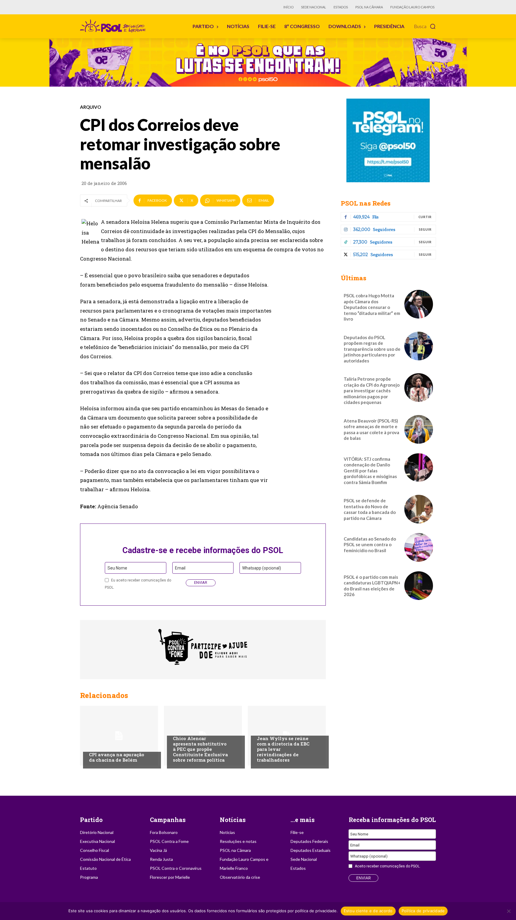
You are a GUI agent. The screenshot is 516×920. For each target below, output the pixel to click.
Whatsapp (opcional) (261, 568)
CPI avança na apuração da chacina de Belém (116, 757)
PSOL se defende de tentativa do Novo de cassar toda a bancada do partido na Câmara (370, 509)
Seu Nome (117, 568)
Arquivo (90, 107)
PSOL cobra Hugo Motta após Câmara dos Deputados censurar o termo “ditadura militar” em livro (372, 307)
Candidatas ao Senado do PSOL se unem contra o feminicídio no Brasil (370, 544)
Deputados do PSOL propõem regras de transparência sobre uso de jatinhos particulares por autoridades (372, 349)
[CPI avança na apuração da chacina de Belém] (119, 736)
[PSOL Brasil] (114, 26)
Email (180, 568)
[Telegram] (388, 140)
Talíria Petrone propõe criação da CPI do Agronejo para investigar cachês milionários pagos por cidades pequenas (372, 390)
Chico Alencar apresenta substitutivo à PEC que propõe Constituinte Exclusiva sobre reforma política (200, 749)
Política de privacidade (423, 910)
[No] (509, 911)
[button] (425, 26)
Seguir (425, 229)
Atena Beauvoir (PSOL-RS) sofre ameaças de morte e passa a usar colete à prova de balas (371, 429)
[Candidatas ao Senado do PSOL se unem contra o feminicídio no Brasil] (418, 547)
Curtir (424, 217)
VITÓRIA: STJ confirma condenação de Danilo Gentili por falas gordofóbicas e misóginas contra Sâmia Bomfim (370, 470)
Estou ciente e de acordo (368, 910)
